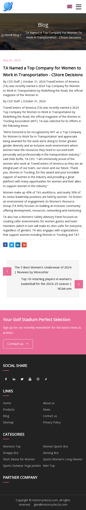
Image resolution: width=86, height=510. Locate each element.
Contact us (15, 344)
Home (8, 35)
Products (9, 409)
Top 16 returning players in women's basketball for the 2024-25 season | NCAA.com (46, 283)
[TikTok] (46, 379)
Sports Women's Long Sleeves (62, 459)
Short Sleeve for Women (19, 459)
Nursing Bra (50, 453)
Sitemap (8, 422)
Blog (16, 35)
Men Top (49, 466)
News (46, 409)
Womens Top (12, 446)
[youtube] (30, 379)
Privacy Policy (52, 422)
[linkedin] (14, 379)
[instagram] (38, 379)
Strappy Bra (10, 453)
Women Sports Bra (55, 446)
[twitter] (22, 379)
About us (49, 403)
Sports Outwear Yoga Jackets (22, 466)
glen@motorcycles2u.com (50, 504)
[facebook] (6, 379)
